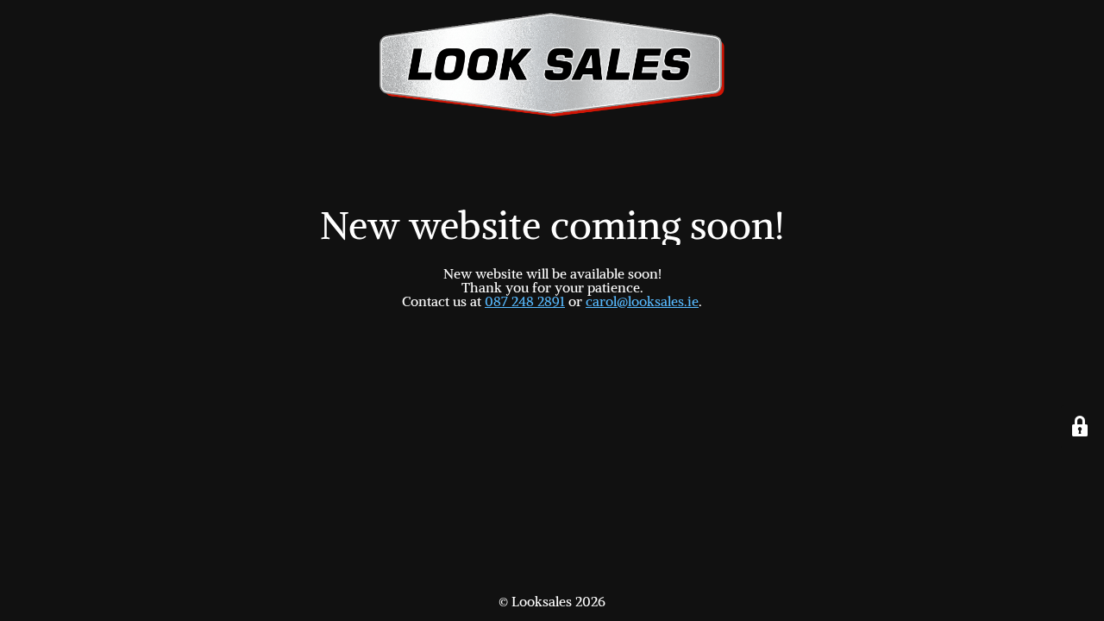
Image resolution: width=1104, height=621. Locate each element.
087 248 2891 (525, 301)
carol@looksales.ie (642, 301)
